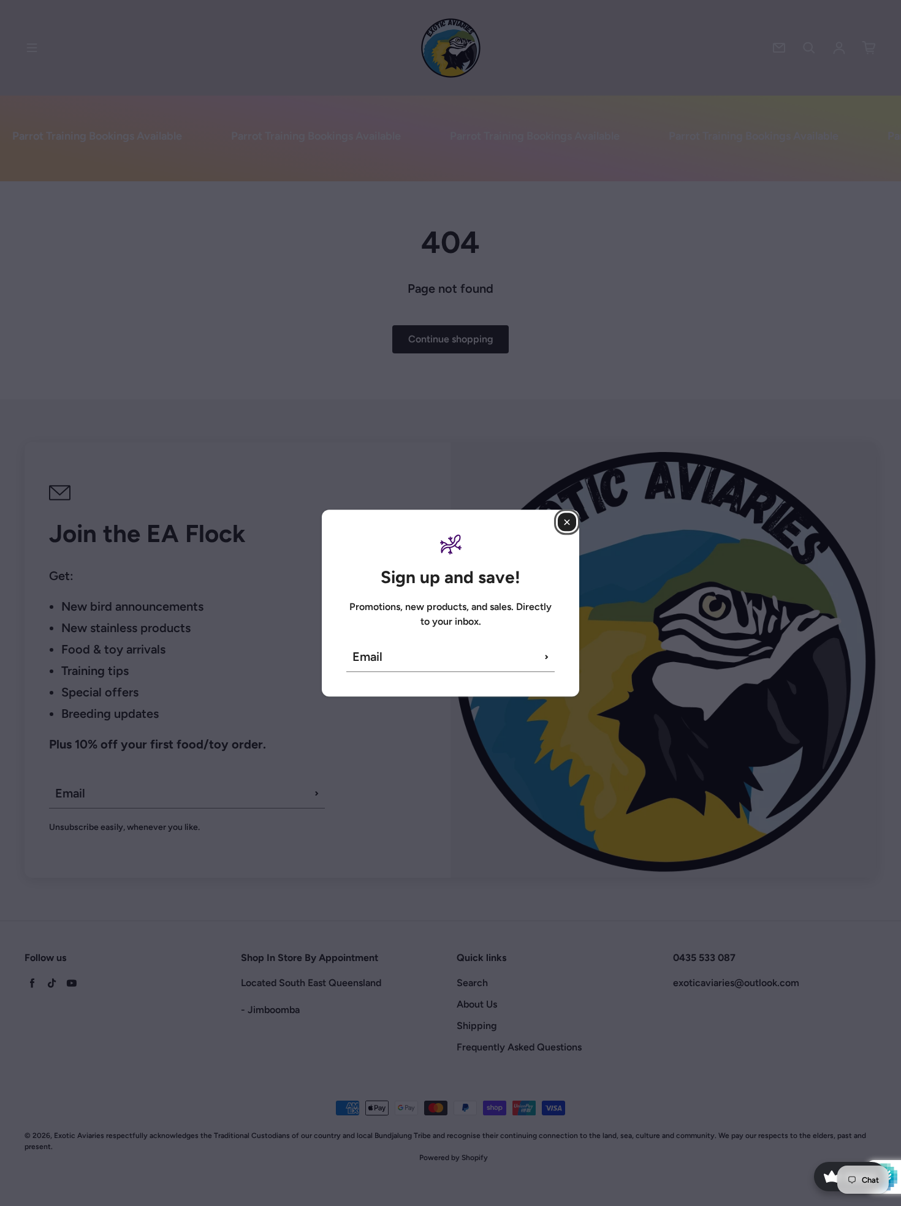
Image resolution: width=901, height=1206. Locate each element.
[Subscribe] (547, 656)
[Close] (567, 522)
